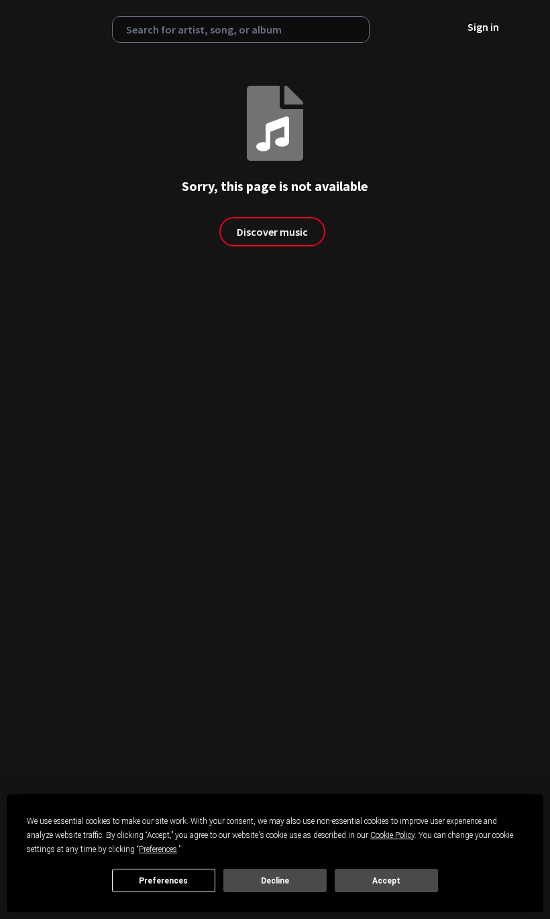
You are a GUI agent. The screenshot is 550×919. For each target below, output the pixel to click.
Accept (386, 881)
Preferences (163, 881)
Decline (275, 881)
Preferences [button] (158, 849)
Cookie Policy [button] (392, 835)
